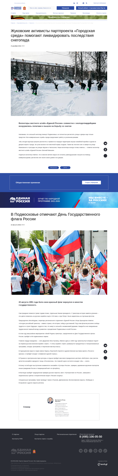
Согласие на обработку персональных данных (24, 470)
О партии (13, 13)
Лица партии (25, 13)
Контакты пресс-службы (44, 439)
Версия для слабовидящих (99, 3)
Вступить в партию (101, 13)
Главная (13, 23)
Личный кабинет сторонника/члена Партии (91, 8)
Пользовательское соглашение (20, 465)
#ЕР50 (65, 167)
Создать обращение (91, 182)
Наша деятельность (41, 13)
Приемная (73, 13)
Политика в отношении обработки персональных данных (27, 468)
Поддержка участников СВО (59, 17)
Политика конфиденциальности (20, 467)
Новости (31, 23)
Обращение (65, 8)
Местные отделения (58, 13)
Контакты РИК (17, 439)
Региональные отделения (67, 434)
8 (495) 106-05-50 (90, 436)
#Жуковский (53, 167)
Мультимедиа (86, 13)
